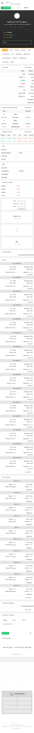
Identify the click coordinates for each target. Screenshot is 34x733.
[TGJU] (17, 666)
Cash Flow (14, 58)
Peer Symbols (5, 62)
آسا (17, 527)
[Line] (20, 721)
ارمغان (17, 551)
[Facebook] (4, 717)
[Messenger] (13, 721)
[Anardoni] (24, 707)
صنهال (17, 562)
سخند (17, 516)
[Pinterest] (17, 717)
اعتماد (17, 492)
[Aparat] (23, 717)
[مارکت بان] (8, 679)
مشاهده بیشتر (28, 472)
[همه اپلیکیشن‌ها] (17, 711)
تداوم (17, 481)
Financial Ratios (22, 58)
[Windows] (10, 707)
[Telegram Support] (10, 721)
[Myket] (24, 699)
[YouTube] (20, 717)
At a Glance (4, 50)
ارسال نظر (5, 633)
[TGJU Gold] (8, 673)
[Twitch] (27, 717)
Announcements (6, 54)
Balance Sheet (27, 54)
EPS (13, 54)
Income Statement (6, 58)
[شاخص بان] (25, 673)
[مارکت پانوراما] (25, 679)
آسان (17, 585)
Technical (17, 50)
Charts (29, 50)
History (11, 50)
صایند (17, 504)
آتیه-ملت (17, 539)
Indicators (23, 50)
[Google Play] (24, 703)
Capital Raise (18, 54)
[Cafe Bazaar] (10, 699)
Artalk (19, 654)
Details (12, 62)
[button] (27, 8)
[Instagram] (13, 717)
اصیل (17, 574)
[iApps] (10, 703)
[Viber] (17, 721)
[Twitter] (7, 717)
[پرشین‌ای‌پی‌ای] (8, 685)
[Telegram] (30, 717)
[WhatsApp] (23, 721)
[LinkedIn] (10, 717)
